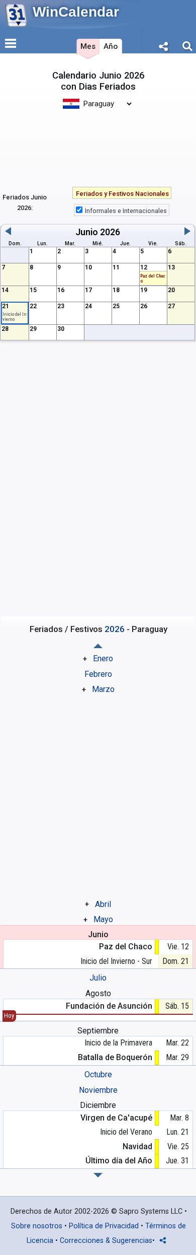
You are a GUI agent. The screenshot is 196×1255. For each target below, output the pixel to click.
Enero (103, 658)
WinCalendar (76, 12)
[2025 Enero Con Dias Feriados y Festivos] (98, 1175)
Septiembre (98, 1030)
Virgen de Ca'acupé (116, 1118)
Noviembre (98, 1090)
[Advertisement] (98, 142)
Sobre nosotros (36, 1226)
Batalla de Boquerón (115, 1057)
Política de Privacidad (104, 1226)
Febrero (98, 674)
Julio (98, 978)
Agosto (98, 993)
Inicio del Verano (126, 1132)
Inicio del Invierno (15, 316)
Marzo (103, 689)
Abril (103, 904)
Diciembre (98, 1105)
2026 (110, 232)
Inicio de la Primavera (118, 1043)
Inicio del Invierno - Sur (116, 961)
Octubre (98, 1074)
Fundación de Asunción (109, 1006)
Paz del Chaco (125, 946)
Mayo (103, 919)
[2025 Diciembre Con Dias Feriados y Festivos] (98, 646)
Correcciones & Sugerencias (106, 1240)
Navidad (137, 1146)
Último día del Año (118, 1160)
